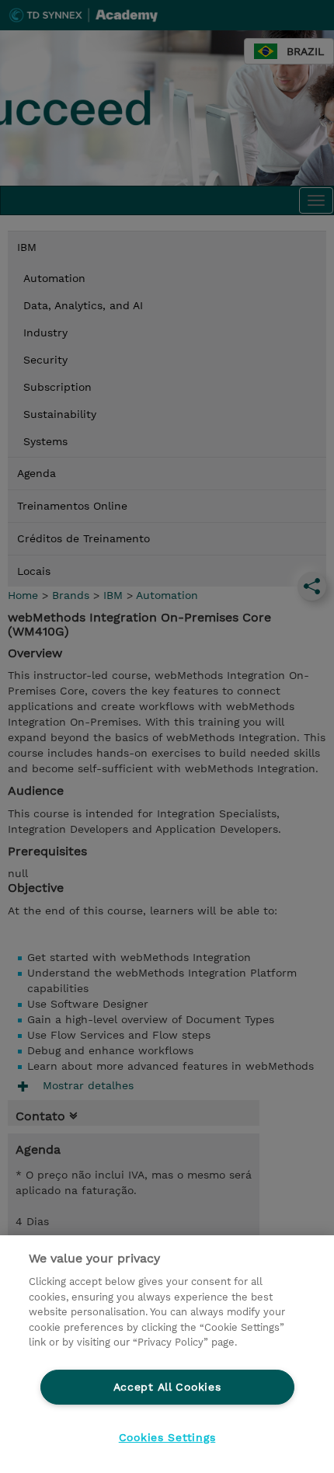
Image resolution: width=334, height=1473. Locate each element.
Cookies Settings (167, 1437)
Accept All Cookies (167, 1387)
